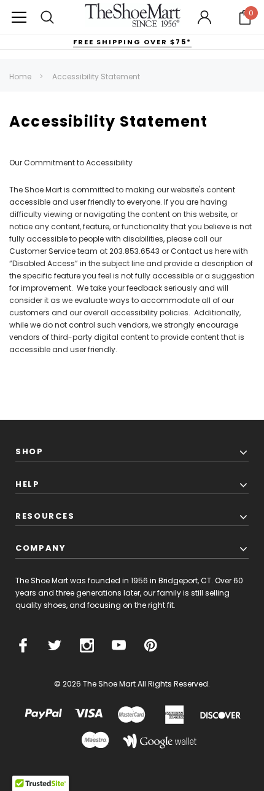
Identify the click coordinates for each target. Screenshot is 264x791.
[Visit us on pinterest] (150, 645)
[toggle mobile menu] (19, 17)
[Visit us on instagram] (87, 645)
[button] (245, 17)
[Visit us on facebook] (23, 645)
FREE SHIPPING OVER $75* (132, 42)
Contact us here (201, 251)
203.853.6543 (134, 251)
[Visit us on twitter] (55, 645)
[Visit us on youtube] (118, 645)
